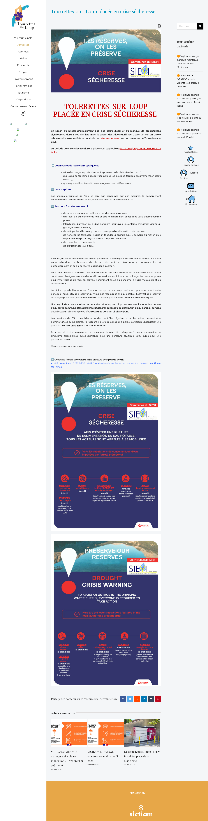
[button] (23, 113)
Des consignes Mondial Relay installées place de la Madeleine (105, 756)
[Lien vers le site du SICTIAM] (141, 796)
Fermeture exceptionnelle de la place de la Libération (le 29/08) (141, 756)
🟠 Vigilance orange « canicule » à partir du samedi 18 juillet (189, 133)
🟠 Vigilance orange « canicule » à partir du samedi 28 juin (189, 118)
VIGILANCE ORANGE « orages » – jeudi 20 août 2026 (66, 756)
